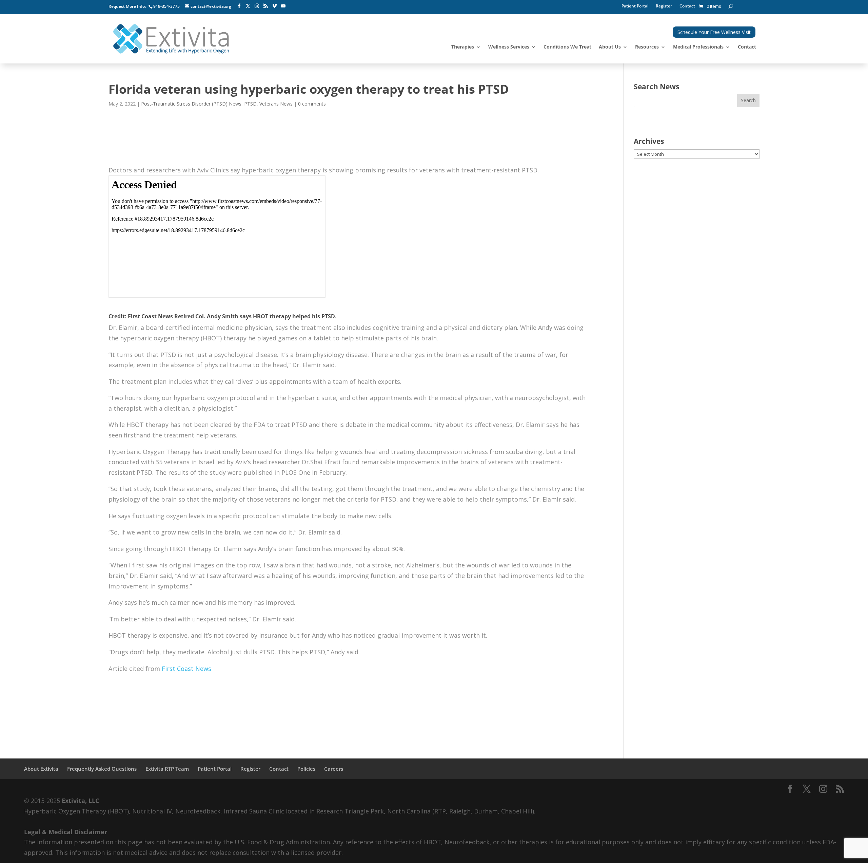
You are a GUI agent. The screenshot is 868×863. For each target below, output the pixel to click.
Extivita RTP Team (167, 768)
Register (664, 6)
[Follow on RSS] (265, 6)
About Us (610, 47)
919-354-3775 (166, 6)
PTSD (250, 103)
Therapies (462, 47)
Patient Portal (635, 6)
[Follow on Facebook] (239, 6)
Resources (647, 47)
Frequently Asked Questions (102, 768)
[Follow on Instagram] (256, 6)
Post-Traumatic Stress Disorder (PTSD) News (191, 103)
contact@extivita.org (211, 6)
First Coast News (187, 668)
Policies (306, 768)
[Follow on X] (247, 6)
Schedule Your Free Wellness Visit (714, 32)
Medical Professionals (698, 47)
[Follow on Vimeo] (274, 6)
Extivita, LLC (80, 800)
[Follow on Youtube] (283, 6)
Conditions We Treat (567, 47)
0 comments (312, 103)
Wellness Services (508, 47)
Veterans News (276, 103)
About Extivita (41, 768)
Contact (687, 6)
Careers (333, 768)
